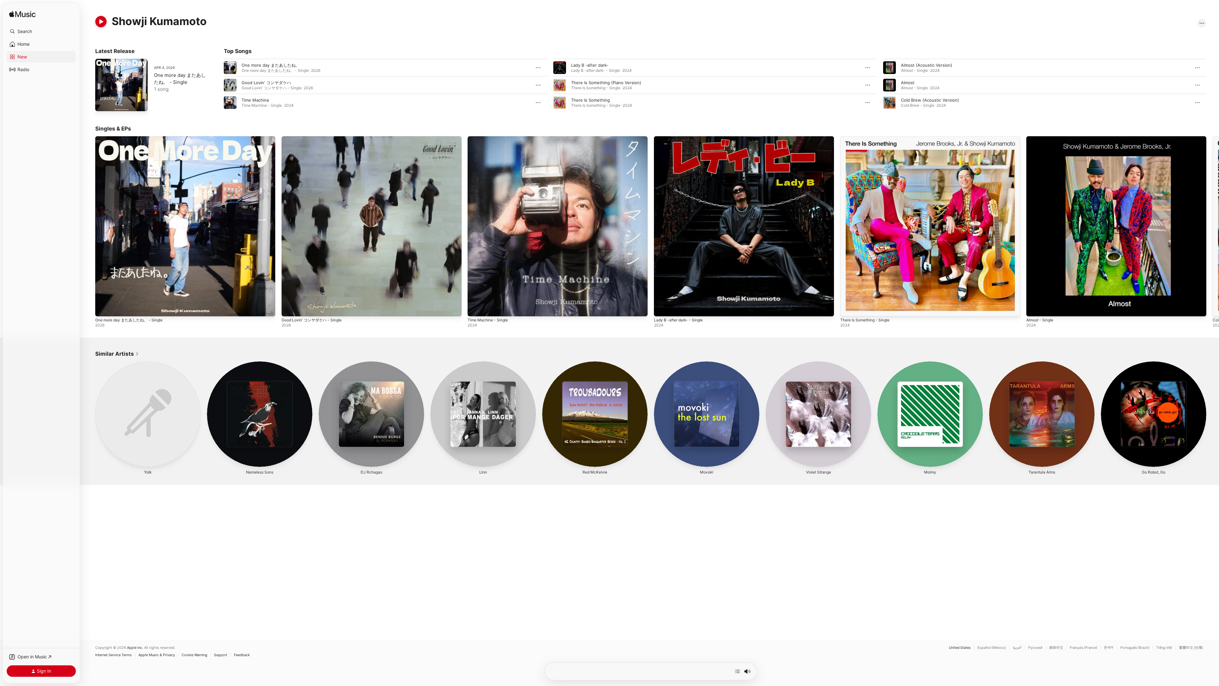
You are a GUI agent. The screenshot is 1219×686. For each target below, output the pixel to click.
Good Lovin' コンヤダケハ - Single (315, 138)
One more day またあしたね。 (271, 65)
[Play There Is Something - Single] (848, 308)
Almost (908, 82)
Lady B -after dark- (589, 65)
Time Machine (255, 100)
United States (960, 647)
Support (220, 655)
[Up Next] (737, 671)
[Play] (101, 21)
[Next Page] (1212, 85)
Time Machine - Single (490, 138)
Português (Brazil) (1134, 647)
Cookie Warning (194, 655)
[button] (41, 31)
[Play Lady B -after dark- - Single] (662, 308)
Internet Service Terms (113, 655)
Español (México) (991, 647)
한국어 (1109, 647)
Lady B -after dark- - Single (681, 138)
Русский (1035, 647)
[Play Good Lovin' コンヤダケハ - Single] (289, 308)
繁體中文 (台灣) (1191, 647)
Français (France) (1083, 647)
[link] (117, 353)
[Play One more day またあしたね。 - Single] (103, 103)
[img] (22, 14)
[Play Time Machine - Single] (475, 308)
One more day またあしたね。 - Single (132, 138)
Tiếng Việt (1164, 647)
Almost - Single (1041, 138)
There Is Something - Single (868, 138)
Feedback (242, 655)
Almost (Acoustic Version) (926, 65)
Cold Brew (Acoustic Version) (930, 100)
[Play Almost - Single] (1034, 308)
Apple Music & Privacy (156, 655)
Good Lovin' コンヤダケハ (266, 82)
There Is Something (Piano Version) (606, 82)
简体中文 (1056, 647)
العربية (1017, 647)
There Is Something (590, 100)
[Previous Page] (217, 85)
